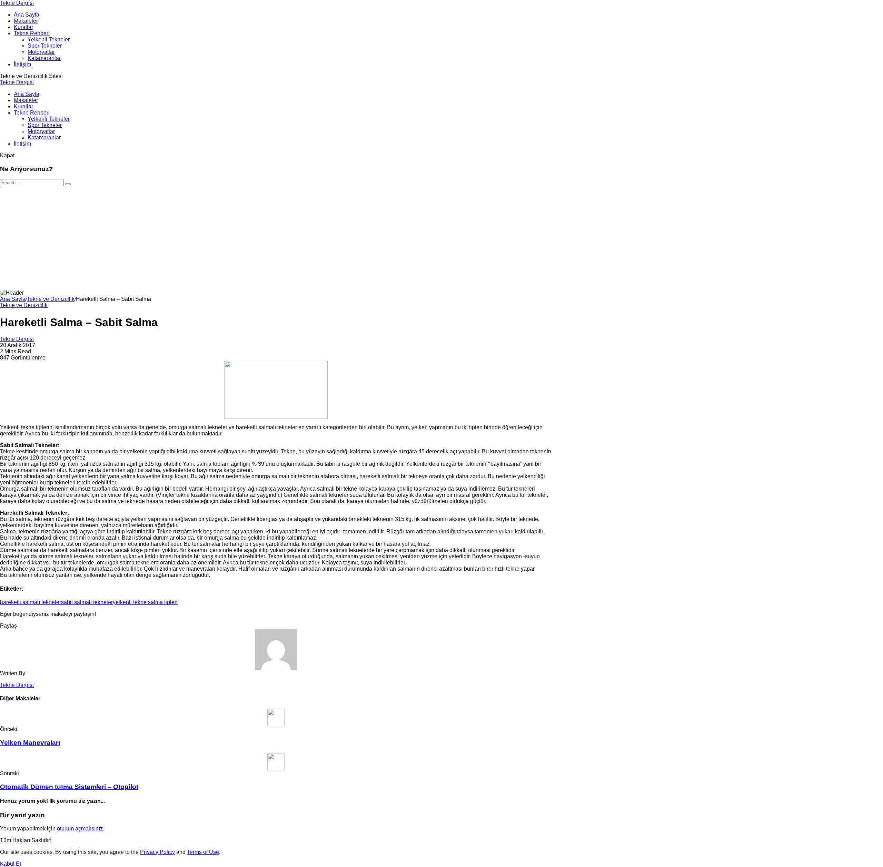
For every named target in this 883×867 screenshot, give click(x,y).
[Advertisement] (441, 238)
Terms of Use (203, 852)
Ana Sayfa (13, 299)
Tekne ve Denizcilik (51, 299)
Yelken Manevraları (30, 742)
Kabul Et (10, 864)
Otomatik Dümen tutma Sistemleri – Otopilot (69, 786)
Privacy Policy (157, 852)
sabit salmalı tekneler (87, 602)
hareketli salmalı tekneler (30, 602)
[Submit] (68, 184)
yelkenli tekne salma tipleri (145, 602)
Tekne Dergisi (17, 3)
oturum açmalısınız (80, 828)
